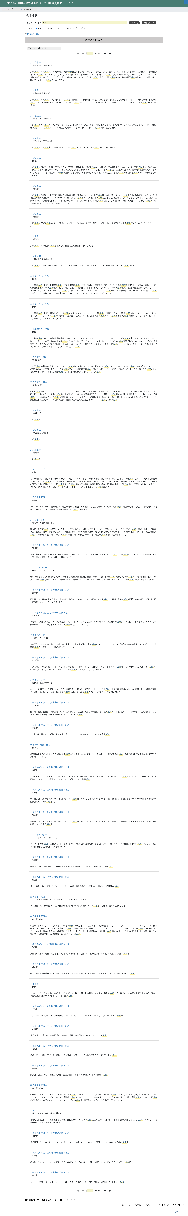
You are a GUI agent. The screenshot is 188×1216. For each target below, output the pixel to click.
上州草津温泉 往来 (39, 275)
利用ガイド (150, 1205)
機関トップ (126, 1205)
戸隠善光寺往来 (37, 635)
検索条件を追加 (33, 34)
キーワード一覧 (69, 1200)
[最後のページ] (110, 53)
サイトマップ (163, 1205)
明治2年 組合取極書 (40, 744)
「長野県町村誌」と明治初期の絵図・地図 (50, 545)
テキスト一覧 (51, 1200)
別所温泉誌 (35, 62)
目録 (30, 28)
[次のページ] (105, 53)
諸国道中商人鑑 (37, 896)
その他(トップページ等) (75, 28)
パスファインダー (38, 469)
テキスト (41, 28)
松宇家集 (34, 983)
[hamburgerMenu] (186, 2)
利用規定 (138, 1205)
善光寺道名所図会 (38, 357)
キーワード (55, 28)
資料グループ (33, 1200)
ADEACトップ (178, 1205)
